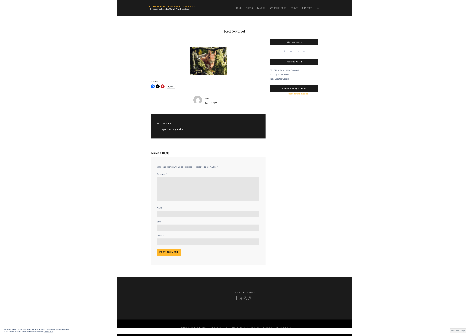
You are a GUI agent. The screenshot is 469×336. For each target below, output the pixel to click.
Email (160, 222)
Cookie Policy (48, 332)
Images (261, 8)
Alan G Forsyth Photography (172, 6)
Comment (162, 174)
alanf (207, 98)
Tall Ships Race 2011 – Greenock (284, 70)
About (294, 8)
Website (160, 236)
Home (238, 8)
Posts (249, 8)
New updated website (279, 79)
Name (160, 208)
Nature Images (278, 8)
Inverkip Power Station (280, 75)
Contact (307, 8)
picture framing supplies (298, 94)
